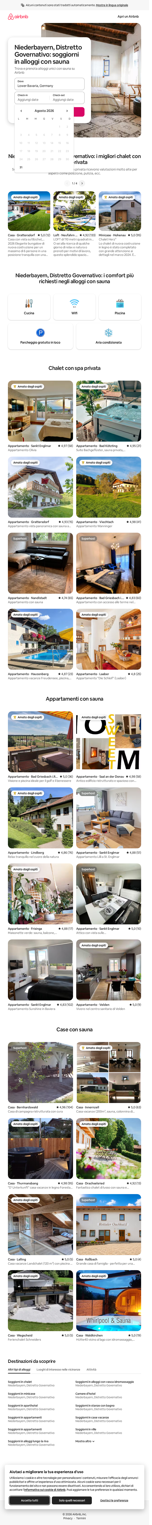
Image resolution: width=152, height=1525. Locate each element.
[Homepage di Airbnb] (18, 16)
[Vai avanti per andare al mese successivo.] (67, 111)
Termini (81, 1518)
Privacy (67, 1518)
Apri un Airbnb (128, 16)
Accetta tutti (29, 1500)
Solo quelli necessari (72, 1500)
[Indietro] (67, 183)
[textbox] (32, 99)
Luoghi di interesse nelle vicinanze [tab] (58, 1369)
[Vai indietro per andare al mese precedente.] (21, 111)
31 (21, 167)
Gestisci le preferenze (114, 1500)
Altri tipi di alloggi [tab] (19, 1369)
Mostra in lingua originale (112, 5)
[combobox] (49, 85)
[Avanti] (82, 183)
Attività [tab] (91, 1369)
